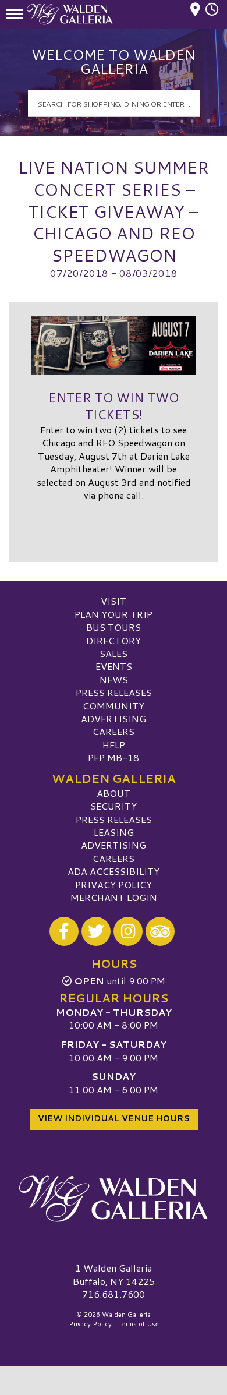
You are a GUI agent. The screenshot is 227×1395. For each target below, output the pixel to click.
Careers (113, 731)
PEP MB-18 (113, 757)
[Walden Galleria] (113, 1198)
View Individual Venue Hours (114, 1118)
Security (113, 806)
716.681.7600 (113, 1294)
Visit (113, 601)
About (113, 793)
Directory (113, 640)
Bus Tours (113, 627)
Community (113, 705)
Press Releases (114, 692)
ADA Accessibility (113, 871)
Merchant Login (113, 897)
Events (113, 666)
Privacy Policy (113, 884)
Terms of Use (138, 1324)
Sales (113, 653)
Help (113, 744)
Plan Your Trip (113, 614)
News (114, 679)
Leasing (114, 832)
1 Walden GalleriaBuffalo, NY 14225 (114, 1274)
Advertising (113, 718)
